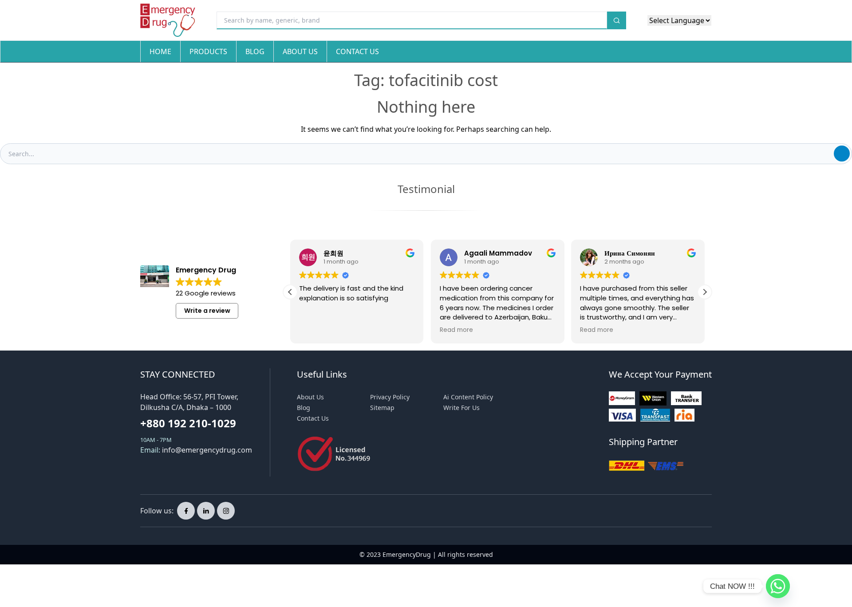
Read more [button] (456, 330)
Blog (254, 51)
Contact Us (357, 51)
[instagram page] (226, 511)
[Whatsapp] (778, 586)
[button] (704, 292)
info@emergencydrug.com (207, 450)
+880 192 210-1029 (188, 423)
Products (208, 51)
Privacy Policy (390, 397)
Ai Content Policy (468, 397)
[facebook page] (186, 511)
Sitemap (382, 407)
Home (160, 51)
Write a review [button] (207, 310)
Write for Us (461, 407)
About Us (300, 51)
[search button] (616, 20)
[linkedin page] (206, 511)
